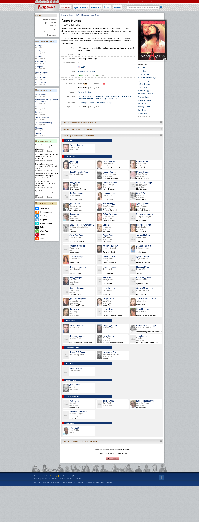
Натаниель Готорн (104, 103)
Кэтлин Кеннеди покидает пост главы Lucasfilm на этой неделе (46, 167)
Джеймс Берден (144, 97)
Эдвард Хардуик (144, 81)
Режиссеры (45, 482)
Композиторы (89, 482)
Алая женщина (40, 62)
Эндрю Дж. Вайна (101, 96)
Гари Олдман (143, 71)
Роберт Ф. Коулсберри (121, 96)
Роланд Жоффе (85, 92)
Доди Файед (100, 99)
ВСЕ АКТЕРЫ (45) (145, 116)
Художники (99, 482)
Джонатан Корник (85, 99)
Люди (106, 7)
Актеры (53, 482)
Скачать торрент (50, 32)
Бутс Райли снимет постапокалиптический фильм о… (46, 194)
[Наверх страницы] (161, 477)
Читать (117, 7)
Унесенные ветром (42, 118)
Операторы (79, 482)
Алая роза (40, 67)
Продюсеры (61, 482)
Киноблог (78, 479)
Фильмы (65, 7)
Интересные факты (50, 19)
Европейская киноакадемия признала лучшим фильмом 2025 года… (45, 148)
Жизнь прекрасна (41, 108)
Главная (124, 2)
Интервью (69, 479)
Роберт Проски (144, 84)
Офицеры (40, 113)
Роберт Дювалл (144, 74)
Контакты (154, 2)
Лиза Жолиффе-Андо (147, 78)
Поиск (160, 2)
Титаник (40, 134)
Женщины (40, 129)
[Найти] (161, 7)
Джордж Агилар (144, 107)
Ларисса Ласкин (144, 100)
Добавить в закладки (134, 2)
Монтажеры (108, 482)
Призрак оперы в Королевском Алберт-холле (46, 101)
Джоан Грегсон (144, 113)
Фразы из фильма (50, 23)
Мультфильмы (80, 7)
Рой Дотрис (143, 87)
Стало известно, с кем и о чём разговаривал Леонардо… (46, 176)
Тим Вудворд (143, 110)
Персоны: (37, 482)
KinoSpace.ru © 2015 (41, 476)
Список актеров (51, 29)
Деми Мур (142, 68)
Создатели (53, 26)
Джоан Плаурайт (145, 91)
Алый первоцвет (41, 73)
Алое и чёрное (40, 83)
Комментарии (52, 35)
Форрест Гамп (40, 95)
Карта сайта (146, 2)
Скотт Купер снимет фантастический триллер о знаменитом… (45, 184)
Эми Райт (142, 104)
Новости (62, 479)
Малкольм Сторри (145, 94)
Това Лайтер (113, 99)
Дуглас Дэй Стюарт (86, 103)
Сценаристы (70, 482)
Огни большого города (44, 123)
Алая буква (40, 46)
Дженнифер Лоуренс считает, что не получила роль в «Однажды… (46, 157)
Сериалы (95, 7)
